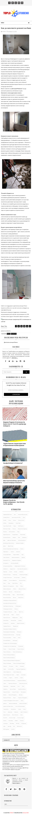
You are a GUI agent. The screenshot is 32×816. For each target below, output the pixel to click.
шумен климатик (6, 714)
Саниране (22, 666)
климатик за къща (7, 574)
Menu (2, 22)
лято (21, 583)
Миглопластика (18, 591)
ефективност (6, 551)
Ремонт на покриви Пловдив (19, 663)
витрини (5, 531)
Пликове (20, 620)
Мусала (14, 597)
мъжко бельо (20, 597)
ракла (14, 637)
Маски (21, 586)
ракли (19, 637)
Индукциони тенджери (16, 560)
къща (9, 583)
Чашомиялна (6, 709)
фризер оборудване (13, 694)
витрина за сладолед (22, 528)
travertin (13, 729)
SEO (14, 726)
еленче (21, 548)
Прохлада (18, 634)
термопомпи (12, 686)
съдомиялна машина (21, 680)
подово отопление (20, 623)
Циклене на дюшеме (13, 703)
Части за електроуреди (20, 706)
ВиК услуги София (6, 528)
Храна (22, 700)
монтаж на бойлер (7, 597)
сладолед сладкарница (20, 669)
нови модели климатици (8, 606)
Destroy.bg (11, 720)
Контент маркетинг (13, 580)
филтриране (23, 691)
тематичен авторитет (12, 683)
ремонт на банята (7, 651)
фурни (14, 697)
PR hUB (17, 723)
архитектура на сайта (16, 517)
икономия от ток (6, 560)
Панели (17, 614)
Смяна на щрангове (17, 671)
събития (16, 677)
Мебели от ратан (22, 588)
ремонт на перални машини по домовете (11, 660)
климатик (21, 571)
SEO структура (6, 729)
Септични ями (11, 669)
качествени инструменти (22, 568)
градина (14, 537)
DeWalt (16, 720)
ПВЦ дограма (15, 617)
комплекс (24, 577)
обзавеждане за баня (7, 608)
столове (5, 677)
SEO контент (19, 726)
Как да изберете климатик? (13, 463)
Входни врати (15, 534)
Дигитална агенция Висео (11, 342)
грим (19, 537)
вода (18, 531)
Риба (17, 666)
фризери (20, 694)
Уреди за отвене (6, 691)
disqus (8, 333)
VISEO (11, 812)
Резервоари (20, 646)
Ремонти (5, 666)
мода (14, 594)
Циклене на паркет (23, 703)
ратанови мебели (7, 640)
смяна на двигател (7, 671)
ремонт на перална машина (9, 654)
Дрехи (4, 545)
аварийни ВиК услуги (7, 514)
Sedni (4, 726)
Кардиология (12, 568)
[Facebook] (6, 789)
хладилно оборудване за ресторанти (11, 700)
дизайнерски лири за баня (8, 543)
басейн (4, 520)
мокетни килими (20, 594)
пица (21, 617)
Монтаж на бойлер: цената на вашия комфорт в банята (14, 481)
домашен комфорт (20, 543)
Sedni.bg (9, 726)
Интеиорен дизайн (14, 563)
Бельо (10, 520)
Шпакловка (10, 711)
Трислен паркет (13, 689)
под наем (13, 623)
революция (15, 640)
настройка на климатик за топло (9, 603)
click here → (15, 357)
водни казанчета (6, 534)
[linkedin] (16, 3)
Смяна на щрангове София (8, 674)
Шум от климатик (24, 711)
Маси (17, 586)
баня (24, 517)
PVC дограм (23, 723)
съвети (21, 677)
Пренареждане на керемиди (9, 631)
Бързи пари (18, 523)
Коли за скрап (17, 577)
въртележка (22, 534)
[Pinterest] (24, 789)
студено (10, 677)
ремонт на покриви (7, 663)
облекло (16, 608)
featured (21, 720)
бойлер (4, 523)
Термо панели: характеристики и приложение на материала (14, 444)
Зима (22, 554)
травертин (5, 689)
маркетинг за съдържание (8, 586)
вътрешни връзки (6, 537)
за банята (18, 551)
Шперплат (16, 711)
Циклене (5, 703)
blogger (4, 333)
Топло (23, 686)
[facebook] (9, 3)
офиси (12, 614)
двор (4, 540)
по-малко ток (6, 623)
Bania (22, 714)
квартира (5, 571)
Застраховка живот (7, 554)
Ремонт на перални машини (9, 657)
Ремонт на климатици (17, 651)
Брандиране (11, 523)
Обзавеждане (18, 606)
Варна (15, 525)
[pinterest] (22, 3)
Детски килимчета (22, 540)
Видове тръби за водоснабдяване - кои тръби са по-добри (13, 502)
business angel (12, 717)
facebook (13, 333)
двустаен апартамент (12, 540)
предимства (15, 626)
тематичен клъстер (23, 683)
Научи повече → (16, 783)
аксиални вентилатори (22, 514)
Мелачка (5, 591)
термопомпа (5, 686)
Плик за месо (6, 620)
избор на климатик (15, 557)
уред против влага (22, 689)
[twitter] (12, 3)
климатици (15, 574)
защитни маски (16, 554)
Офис (15, 611)
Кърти (4, 583)
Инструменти (6, 563)
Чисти (4, 711)
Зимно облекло (6, 557)
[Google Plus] (15, 789)
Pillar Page (12, 723)
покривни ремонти (7, 626)
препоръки (19, 631)
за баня (12, 551)
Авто (15, 514)
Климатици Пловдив (23, 574)
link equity (5, 723)
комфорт (5, 580)
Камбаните (5, 568)
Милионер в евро (6, 594)
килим (10, 571)
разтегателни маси (7, 637)
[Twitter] (11, 789)
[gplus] (13, 361)
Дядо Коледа (10, 545)
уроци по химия (15, 691)
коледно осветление (7, 577)
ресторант (11, 666)
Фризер (4, 694)
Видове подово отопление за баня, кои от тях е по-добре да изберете (14, 424)
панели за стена (6, 617)
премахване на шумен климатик (9, 628)
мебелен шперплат (7, 588)
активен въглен (6, 517)
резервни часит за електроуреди (10, 643)
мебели (14, 588)
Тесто (18, 686)
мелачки (10, 591)
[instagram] (19, 3)
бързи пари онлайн (7, 525)
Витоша (14, 528)
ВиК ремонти (21, 525)
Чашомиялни (13, 709)
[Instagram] (20, 789)
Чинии (24, 709)
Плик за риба (13, 620)
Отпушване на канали (7, 611)
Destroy (4, 720)
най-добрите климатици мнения (9, 600)
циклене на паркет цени (8, 706)
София (17, 674)
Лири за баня (15, 583)
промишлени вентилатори (8, 634)
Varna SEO (26, 812)
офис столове (6, 614)
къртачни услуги (22, 580)
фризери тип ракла (7, 697)
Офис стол (21, 611)
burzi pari (5, 717)
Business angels (20, 717)
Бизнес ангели (21, 520)
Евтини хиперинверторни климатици (10, 548)
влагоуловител (12, 531)
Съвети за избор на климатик (9, 680)
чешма (19, 709)
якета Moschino (15, 714)
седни (4, 669)
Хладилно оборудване (22, 697)
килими (15, 571)
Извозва (23, 557)
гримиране (24, 537)
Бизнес (14, 520)
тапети (4, 683)
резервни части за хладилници (9, 646)
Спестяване (23, 674)
